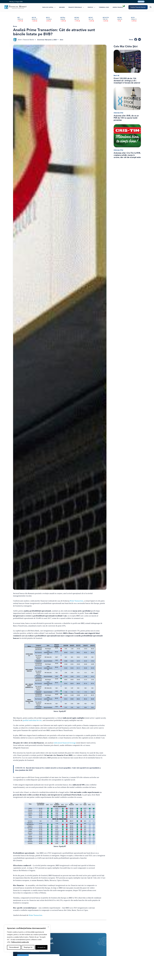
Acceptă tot (41, 947)
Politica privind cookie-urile (20, 942)
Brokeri (62, 7)
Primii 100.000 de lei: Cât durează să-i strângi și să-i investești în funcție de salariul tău (127, 80)
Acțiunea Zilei (118, 113)
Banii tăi (116, 76)
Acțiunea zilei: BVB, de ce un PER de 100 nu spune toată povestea (126, 118)
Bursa (15, 26)
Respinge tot (28, 947)
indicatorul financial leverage (65, 743)
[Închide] (48, 926)
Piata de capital (47, 7)
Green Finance (118, 7)
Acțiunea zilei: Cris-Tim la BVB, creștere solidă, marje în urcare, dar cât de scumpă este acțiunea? (127, 155)
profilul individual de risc (32, 720)
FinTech (90, 7)
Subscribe (141, 1)
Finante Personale (75, 7)
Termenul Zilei (104, 7)
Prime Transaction (76, 601)
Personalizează (14, 947)
